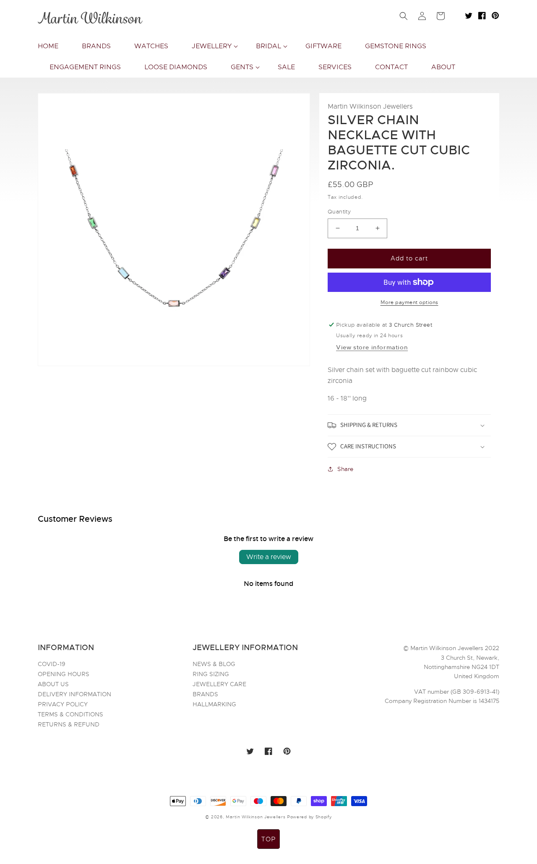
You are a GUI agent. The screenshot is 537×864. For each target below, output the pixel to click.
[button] (212, 46)
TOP (268, 839)
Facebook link (482, 15)
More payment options (409, 302)
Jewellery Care (219, 684)
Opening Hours (63, 674)
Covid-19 (51, 664)
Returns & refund (68, 724)
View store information (372, 347)
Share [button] (345, 469)
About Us (53, 684)
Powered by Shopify (309, 817)
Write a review (268, 557)
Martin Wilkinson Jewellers (255, 817)
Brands (205, 694)
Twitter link (468, 15)
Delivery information (74, 694)
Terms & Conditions (70, 714)
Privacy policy (63, 704)
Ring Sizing (211, 674)
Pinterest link (495, 15)
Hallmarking (214, 704)
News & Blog (214, 664)
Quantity (339, 211)
